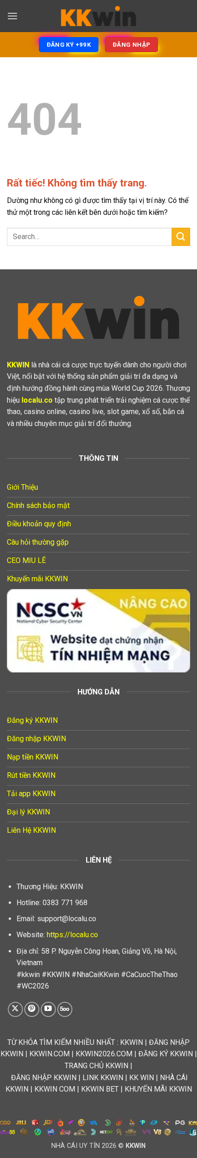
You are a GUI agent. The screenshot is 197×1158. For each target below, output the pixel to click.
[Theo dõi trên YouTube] (48, 1009)
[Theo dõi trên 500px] (64, 1009)
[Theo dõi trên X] (15, 1009)
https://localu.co (72, 934)
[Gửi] (181, 237)
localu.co (37, 400)
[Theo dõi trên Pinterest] (31, 1009)
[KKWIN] (98, 16)
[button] (12, 16)
